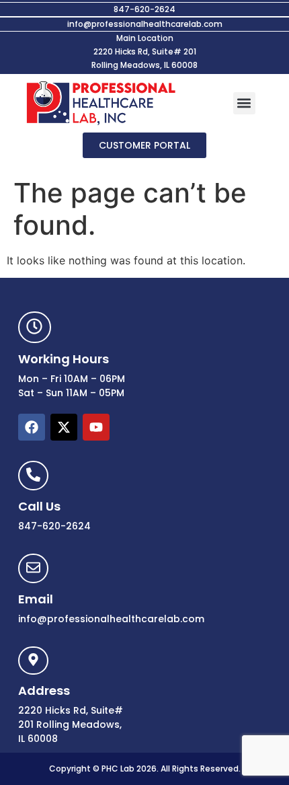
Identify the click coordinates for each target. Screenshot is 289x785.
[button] (244, 103)
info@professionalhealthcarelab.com (144, 24)
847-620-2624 (144, 9)
